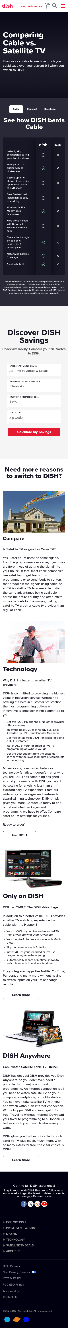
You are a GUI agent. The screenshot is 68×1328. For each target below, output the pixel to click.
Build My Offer (35, 6)
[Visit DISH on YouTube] (44, 1204)
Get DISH (19, 835)
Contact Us (10, 1297)
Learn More (21, 995)
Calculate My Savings (34, 432)
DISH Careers (11, 1266)
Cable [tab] (16, 109)
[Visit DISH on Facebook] (24, 1204)
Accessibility (11, 1291)
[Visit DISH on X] (31, 1204)
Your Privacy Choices (16, 1272)
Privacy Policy (12, 1278)
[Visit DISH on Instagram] (37, 1204)
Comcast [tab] (32, 109)
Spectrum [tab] (49, 109)
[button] (34, 370)
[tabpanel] (34, 203)
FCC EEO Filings (13, 1284)
